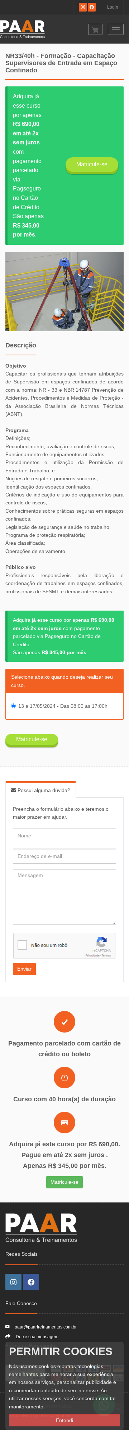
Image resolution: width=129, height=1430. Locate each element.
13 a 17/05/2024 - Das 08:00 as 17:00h (63, 706)
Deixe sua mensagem (37, 1336)
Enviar (24, 969)
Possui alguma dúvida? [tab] (43, 790)
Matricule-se (92, 164)
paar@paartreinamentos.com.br (46, 1327)
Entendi (64, 1420)
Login (112, 7)
